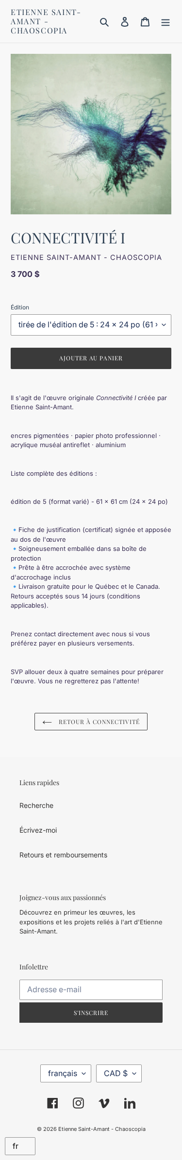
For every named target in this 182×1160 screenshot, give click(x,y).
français (62, 1073)
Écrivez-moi (38, 830)
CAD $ (116, 1073)
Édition (20, 307)
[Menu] (165, 21)
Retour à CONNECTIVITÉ (98, 721)
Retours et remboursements (63, 855)
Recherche (36, 805)
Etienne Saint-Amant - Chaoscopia (46, 21)
